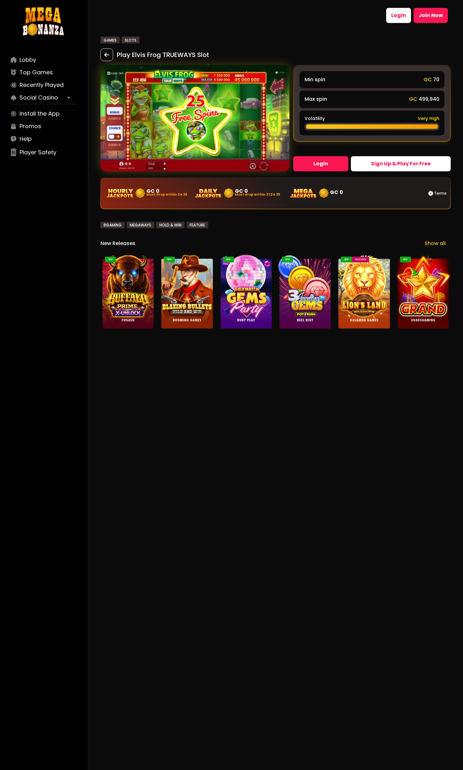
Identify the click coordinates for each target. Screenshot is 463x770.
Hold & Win (170, 225)
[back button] (106, 54)
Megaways (140, 225)
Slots (130, 40)
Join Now (431, 15)
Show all (435, 243)
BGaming (113, 225)
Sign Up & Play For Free (401, 163)
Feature (197, 225)
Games (110, 40)
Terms (440, 193)
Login (398, 15)
